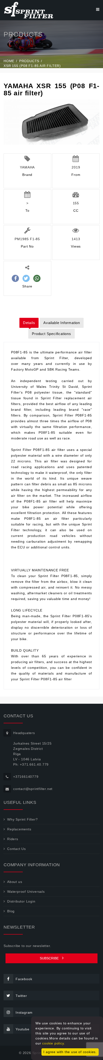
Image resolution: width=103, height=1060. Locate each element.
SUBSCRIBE (50, 958)
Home (9, 61)
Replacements (19, 829)
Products (29, 61)
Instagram (24, 1012)
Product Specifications (51, 334)
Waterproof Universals (26, 891)
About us (14, 882)
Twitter (21, 996)
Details (29, 323)
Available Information (61, 323)
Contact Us (16, 849)
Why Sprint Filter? (22, 819)
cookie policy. (53, 1043)
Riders (12, 839)
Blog (11, 911)
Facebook (24, 979)
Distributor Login (21, 901)
